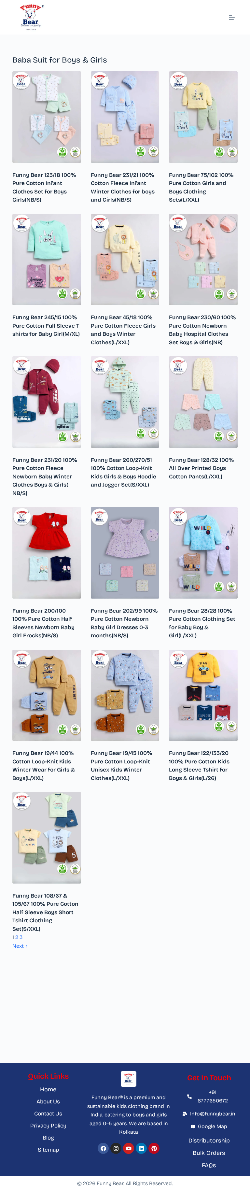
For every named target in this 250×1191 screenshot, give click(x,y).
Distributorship (209, 1140)
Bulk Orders (209, 1152)
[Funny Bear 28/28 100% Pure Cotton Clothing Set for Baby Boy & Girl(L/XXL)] (203, 553)
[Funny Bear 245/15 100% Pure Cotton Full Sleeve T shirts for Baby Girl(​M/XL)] (46, 259)
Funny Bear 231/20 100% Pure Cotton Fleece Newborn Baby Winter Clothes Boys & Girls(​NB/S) (44, 477)
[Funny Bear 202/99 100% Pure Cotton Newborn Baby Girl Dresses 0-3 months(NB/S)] (125, 553)
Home (48, 1089)
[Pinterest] (154, 1148)
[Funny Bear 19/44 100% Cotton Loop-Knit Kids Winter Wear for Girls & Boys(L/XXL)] (46, 695)
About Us (48, 1101)
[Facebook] (103, 1148)
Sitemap (48, 1149)
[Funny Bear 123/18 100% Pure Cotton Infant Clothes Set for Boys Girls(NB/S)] (46, 117)
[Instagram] (115, 1148)
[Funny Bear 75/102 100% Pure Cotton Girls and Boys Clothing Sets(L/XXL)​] (203, 117)
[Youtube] (128, 1148)
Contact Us (48, 1113)
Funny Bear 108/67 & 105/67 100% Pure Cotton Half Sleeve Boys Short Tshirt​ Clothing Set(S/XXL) (45, 912)
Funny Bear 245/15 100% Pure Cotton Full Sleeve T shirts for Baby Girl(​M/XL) (46, 325)
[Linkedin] (141, 1148)
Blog (48, 1137)
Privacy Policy (48, 1125)
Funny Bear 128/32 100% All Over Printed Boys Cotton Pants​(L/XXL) (201, 468)
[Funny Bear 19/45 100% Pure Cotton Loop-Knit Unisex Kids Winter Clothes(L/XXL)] (125, 695)
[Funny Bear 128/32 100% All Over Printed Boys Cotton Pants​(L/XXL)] (203, 402)
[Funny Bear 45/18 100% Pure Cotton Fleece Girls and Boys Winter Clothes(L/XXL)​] (125, 259)
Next (18, 946)
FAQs (209, 1165)
